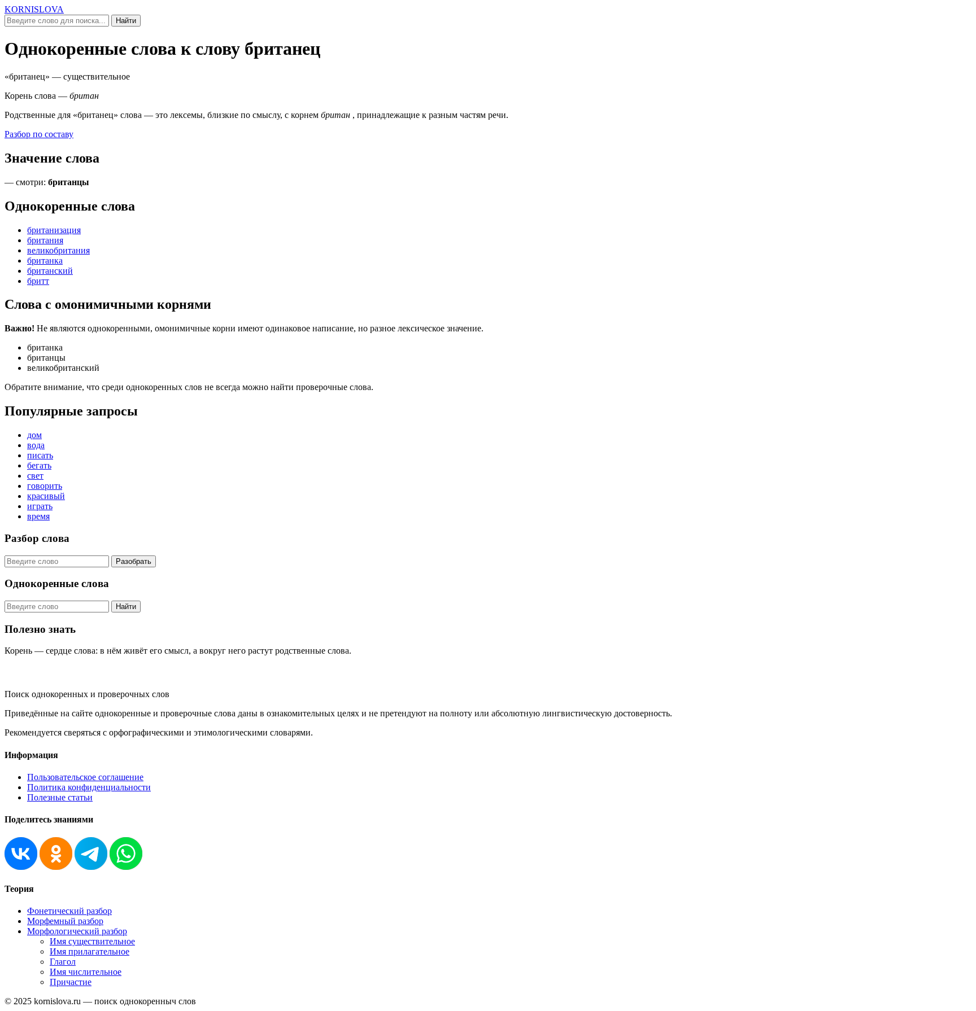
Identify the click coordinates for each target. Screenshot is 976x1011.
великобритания (58, 250)
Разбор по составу (39, 134)
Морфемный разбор (65, 921)
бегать (39, 465)
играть (40, 506)
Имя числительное (85, 972)
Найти (126, 20)
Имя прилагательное (89, 951)
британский (50, 270)
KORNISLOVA (34, 9)
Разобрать (133, 561)
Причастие (70, 982)
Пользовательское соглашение (85, 777)
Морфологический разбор (77, 931)
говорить (44, 486)
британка (45, 260)
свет (35, 475)
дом (34, 435)
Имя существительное (92, 941)
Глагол (63, 961)
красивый (46, 496)
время (38, 516)
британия (45, 240)
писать (40, 455)
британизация (54, 230)
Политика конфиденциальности (89, 787)
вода (36, 445)
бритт (38, 281)
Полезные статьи (60, 797)
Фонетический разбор (69, 911)
